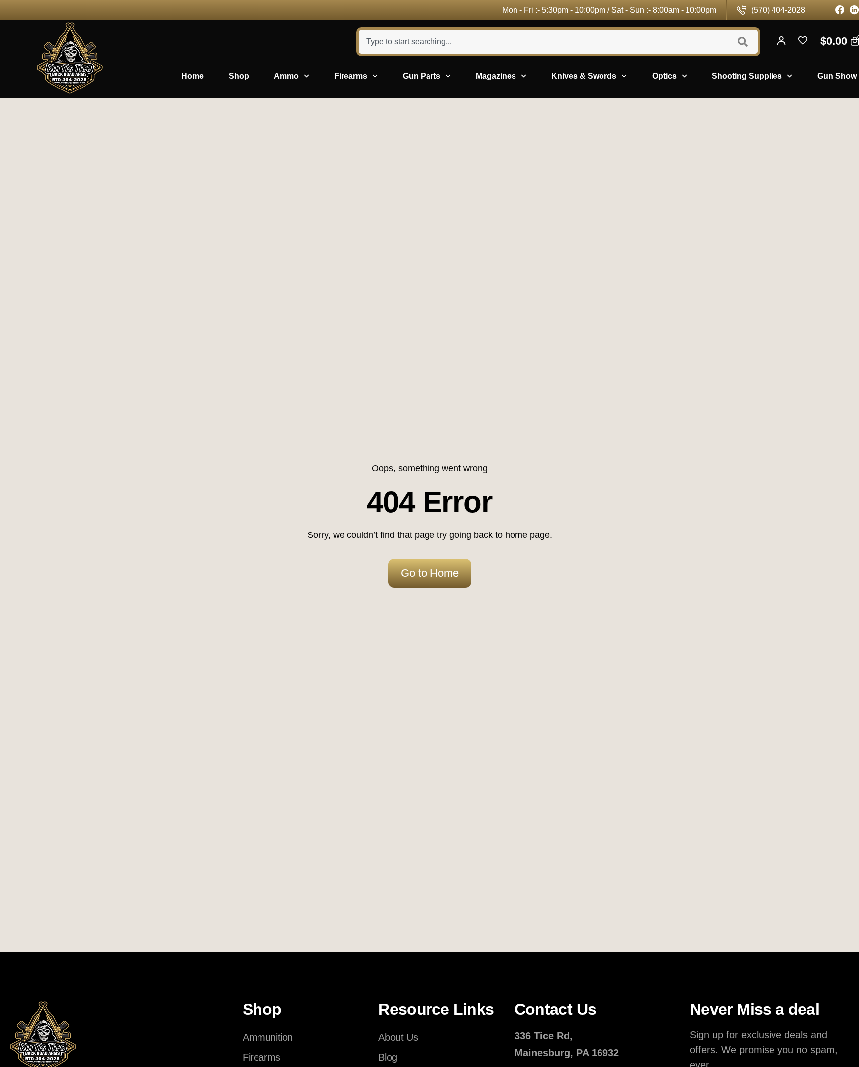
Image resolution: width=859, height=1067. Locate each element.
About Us (398, 1037)
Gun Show (837, 76)
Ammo (286, 76)
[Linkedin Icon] (854, 10)
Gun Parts (421, 76)
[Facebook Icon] (840, 10)
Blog (387, 1057)
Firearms (350, 76)
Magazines (496, 76)
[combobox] (542, 41)
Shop (239, 76)
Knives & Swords (583, 76)
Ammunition (268, 1037)
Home (192, 76)
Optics (664, 76)
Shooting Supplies (747, 76)
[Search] (744, 41)
